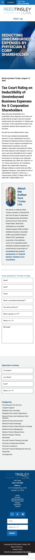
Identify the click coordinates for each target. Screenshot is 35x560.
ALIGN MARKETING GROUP (21, 552)
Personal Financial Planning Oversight (15, 440)
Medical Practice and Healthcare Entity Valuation (15, 417)
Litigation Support (8, 408)
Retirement (6, 452)
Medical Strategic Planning (11, 435)
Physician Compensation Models (13, 443)
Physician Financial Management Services (16, 449)
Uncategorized (7, 454)
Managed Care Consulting (11, 410)
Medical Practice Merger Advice (13, 432)
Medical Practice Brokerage (11, 424)
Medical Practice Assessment (12, 421)
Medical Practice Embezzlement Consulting (17, 426)
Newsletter (6, 438)
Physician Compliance (9, 446)
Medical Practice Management (12, 429)
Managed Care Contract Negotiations (14, 413)
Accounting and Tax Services (12, 405)
